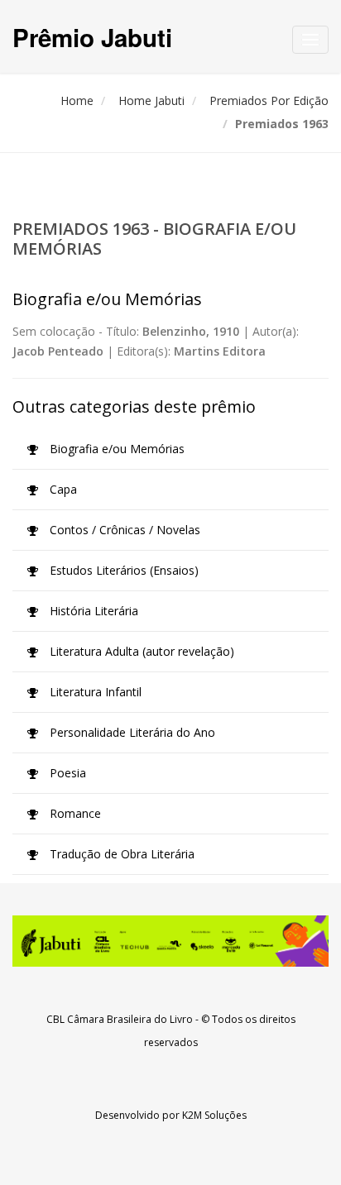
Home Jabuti (151, 100)
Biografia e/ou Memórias (115, 448)
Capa (61, 489)
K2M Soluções (214, 1115)
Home (77, 100)
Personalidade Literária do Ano (130, 732)
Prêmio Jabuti (92, 37)
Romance (73, 813)
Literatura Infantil (94, 692)
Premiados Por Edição (269, 100)
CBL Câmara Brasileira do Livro (119, 1019)
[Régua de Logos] (170, 941)
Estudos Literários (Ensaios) (122, 570)
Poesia (66, 773)
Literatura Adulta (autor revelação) (140, 651)
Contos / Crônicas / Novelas (123, 530)
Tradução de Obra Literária (120, 854)
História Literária (92, 611)
